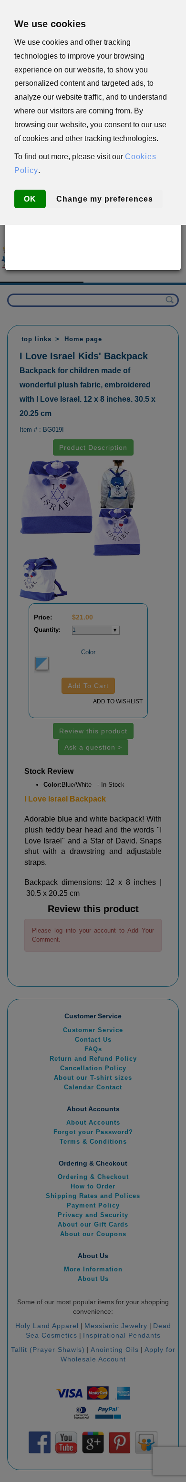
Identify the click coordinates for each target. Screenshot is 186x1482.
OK (30, 199)
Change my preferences (104, 199)
